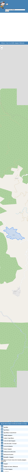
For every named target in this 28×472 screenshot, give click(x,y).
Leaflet (9, 421)
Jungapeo (17, 43)
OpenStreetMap (17, 421)
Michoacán (21, 43)
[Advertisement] (14, 27)
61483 (12, 43)
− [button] (1, 48)
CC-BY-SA (26, 421)
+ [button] (1, 46)
